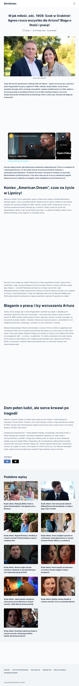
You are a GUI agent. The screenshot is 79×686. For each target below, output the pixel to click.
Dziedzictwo (47, 670)
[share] (51, 135)
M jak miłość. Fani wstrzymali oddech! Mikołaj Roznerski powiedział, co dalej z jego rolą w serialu (57, 506)
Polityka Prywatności (20, 670)
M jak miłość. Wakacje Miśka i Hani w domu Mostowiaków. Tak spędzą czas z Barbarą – (20, 506)
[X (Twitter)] (15, 461)
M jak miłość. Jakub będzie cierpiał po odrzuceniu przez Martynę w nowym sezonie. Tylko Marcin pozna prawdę (19, 601)
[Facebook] (7, 461)
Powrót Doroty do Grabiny (25, 136)
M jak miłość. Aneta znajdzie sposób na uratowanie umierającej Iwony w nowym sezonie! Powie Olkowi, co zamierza (57, 538)
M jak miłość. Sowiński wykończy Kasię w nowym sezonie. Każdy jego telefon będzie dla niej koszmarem (20, 633)
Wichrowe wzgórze (11, 673)
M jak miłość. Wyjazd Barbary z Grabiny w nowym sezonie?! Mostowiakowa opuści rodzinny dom (20, 538)
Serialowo (10, 3)
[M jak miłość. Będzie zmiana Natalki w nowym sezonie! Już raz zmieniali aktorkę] (58, 586)
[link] (11, 136)
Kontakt (7, 670)
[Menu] (74, 4)
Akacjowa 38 (35, 670)
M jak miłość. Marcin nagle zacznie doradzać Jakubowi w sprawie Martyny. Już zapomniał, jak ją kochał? (20, 569)
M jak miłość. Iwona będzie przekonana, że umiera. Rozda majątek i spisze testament (57, 569)
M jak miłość (51, 30)
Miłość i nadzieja (60, 670)
